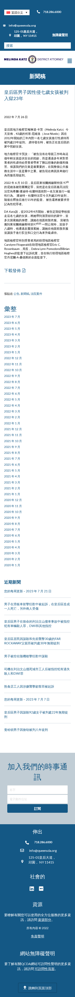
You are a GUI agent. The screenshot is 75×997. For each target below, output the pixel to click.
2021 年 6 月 (12, 464)
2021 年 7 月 (12, 458)
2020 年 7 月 (12, 529)
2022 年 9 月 (12, 376)
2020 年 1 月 (12, 565)
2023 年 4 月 (12, 334)
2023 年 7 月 (12, 316)
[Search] (68, 45)
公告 (16, 293)
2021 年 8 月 (12, 452)
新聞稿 (25, 293)
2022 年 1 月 (12, 423)
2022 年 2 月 (12, 417)
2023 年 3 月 (12, 340)
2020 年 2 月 (12, 559)
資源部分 (44, 920)
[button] (17, 12)
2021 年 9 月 (12, 447)
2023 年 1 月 (12, 352)
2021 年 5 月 (12, 470)
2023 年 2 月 (12, 346)
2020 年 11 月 (13, 506)
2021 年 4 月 (12, 476)
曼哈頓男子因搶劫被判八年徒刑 (26, 729)
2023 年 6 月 (12, 322)
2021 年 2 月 (12, 488)
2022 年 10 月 (13, 370)
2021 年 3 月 (12, 482)
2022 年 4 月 (12, 405)
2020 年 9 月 (12, 517)
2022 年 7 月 (12, 387)
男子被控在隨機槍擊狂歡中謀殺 (26, 656)
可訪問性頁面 (45, 969)
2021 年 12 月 (13, 429)
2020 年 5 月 (12, 541)
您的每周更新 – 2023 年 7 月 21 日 (27, 591)
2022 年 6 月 (12, 393)
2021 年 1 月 (12, 494)
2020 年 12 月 (13, 500)
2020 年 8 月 (12, 523)
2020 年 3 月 (12, 553)
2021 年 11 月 (13, 435)
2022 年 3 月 (12, 411)
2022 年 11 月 (13, 364)
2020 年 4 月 (12, 547)
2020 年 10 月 (13, 512)
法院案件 (36, 293)
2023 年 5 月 (12, 328)
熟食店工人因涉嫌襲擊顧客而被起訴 (29, 686)
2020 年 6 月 (12, 535)
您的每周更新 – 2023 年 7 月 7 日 (27, 699)
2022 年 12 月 (13, 358)
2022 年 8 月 (12, 382)
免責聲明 (37, 936)
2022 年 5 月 (12, 399)
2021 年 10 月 (13, 441)
